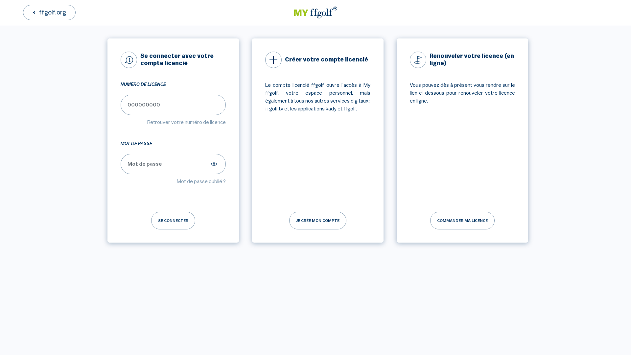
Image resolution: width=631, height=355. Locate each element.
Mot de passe (136, 143)
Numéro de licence (143, 84)
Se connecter (173, 221)
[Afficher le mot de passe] (215, 164)
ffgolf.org (52, 12)
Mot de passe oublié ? (201, 181)
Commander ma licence (462, 221)
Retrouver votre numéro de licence (186, 122)
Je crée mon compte (317, 221)
